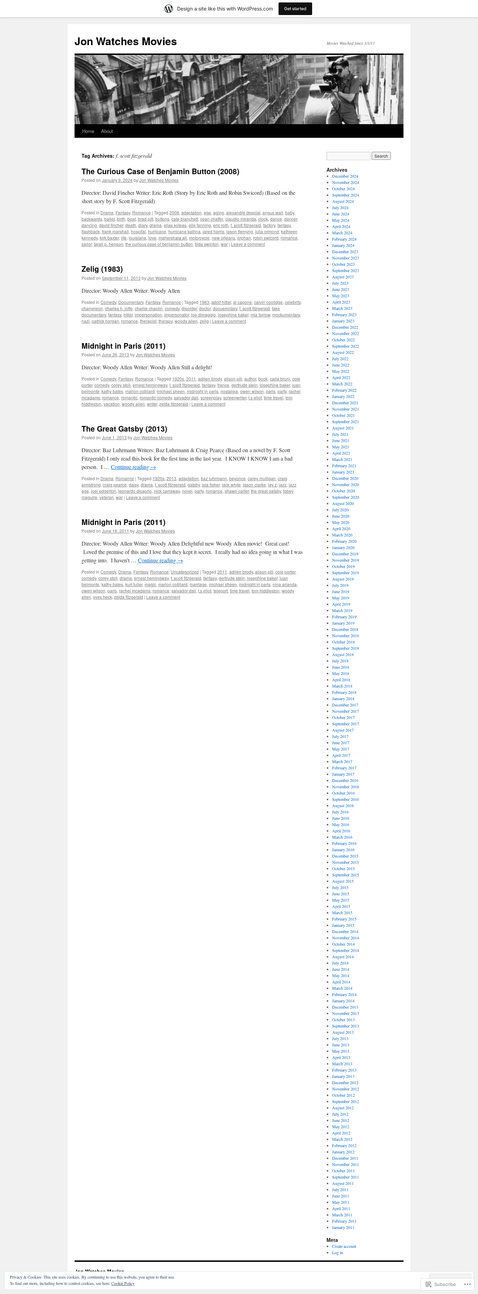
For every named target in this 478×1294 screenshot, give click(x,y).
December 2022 (345, 327)
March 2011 (342, 1214)
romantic (129, 397)
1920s (178, 379)
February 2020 (344, 541)
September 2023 (345, 270)
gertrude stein (244, 385)
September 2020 (345, 497)
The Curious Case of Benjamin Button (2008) (160, 171)
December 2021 (345, 402)
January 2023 (343, 321)
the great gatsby (266, 491)
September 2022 (345, 346)
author (250, 379)
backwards (92, 219)
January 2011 (343, 1227)
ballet (109, 219)
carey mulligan (262, 478)
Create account (344, 1246)
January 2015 (343, 925)
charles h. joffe (119, 308)
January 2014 (343, 1000)
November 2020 (345, 484)
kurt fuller (133, 584)
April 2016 (341, 830)
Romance (141, 212)
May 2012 (340, 1126)
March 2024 (342, 232)
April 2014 (341, 981)
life (124, 238)
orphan (244, 238)
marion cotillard (140, 391)
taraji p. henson (108, 244)
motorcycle (199, 238)
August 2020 (343, 503)
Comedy (108, 302)
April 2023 (341, 302)
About (107, 131)
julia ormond (267, 231)
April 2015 (341, 906)
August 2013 (343, 1032)
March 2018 (342, 686)
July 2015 (340, 887)
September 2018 (345, 648)
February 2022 (344, 390)
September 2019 (345, 572)
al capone (242, 302)
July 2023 (340, 283)
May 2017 (340, 749)
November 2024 (345, 182)
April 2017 (341, 755)
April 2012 (341, 1133)
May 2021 (340, 446)
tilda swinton (207, 244)
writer (152, 404)
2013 (171, 478)
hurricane (157, 231)
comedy (172, 308)
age (207, 212)
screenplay (211, 397)
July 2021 (340, 434)
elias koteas (175, 225)
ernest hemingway (150, 385)
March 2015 (342, 912)
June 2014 (340, 969)
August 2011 (343, 1183)
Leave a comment (248, 244)
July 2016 (340, 812)
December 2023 (345, 251)
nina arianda (285, 584)
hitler (128, 315)
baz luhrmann (214, 478)
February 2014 (344, 994)
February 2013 (344, 1070)
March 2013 (342, 1063)
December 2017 (345, 705)
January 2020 (343, 547)
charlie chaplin (149, 308)
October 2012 (343, 1095)
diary (142, 225)
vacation (112, 404)
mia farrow (260, 315)
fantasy (284, 225)
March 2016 (342, 837)
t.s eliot (255, 397)
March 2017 (342, 761)
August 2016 (343, 805)
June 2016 (340, 818)
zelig (204, 321)
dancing (89, 225)
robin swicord (266, 238)
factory (269, 225)
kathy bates (112, 391)
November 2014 (345, 937)
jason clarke (254, 485)
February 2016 (344, 843)
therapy (166, 321)
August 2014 (343, 956)
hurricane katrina (184, 231)
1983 (204, 302)
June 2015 (340, 893)
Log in (337, 1252)
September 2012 (345, 1101)
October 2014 (343, 944)
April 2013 (341, 1057)
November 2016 (345, 786)
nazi (86, 321)
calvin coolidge (268, 302)
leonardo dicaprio (135, 491)
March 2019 (342, 610)
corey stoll (121, 385)
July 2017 (340, 736)
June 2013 (340, 1044)
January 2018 (343, 698)
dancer (290, 219)
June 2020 (340, 516)
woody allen (186, 321)
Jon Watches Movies (126, 40)
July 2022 (340, 358)
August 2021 (343, 428)
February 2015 (344, 919)
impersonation (148, 315)
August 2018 (343, 654)
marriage (198, 584)
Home (88, 131)
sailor (87, 244)
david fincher (111, 225)
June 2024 (340, 213)
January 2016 (343, 849)
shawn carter (237, 491)
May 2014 (340, 975)
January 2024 (343, 245)
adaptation (191, 212)
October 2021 (343, 415)
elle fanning (200, 225)
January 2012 (343, 1151)
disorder (189, 308)
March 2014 (342, 988)
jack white (231, 485)
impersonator (176, 315)
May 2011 (340, 1202)
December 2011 (345, 1158)
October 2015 (343, 868)
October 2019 (343, 566)
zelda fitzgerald (173, 404)
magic (150, 584)
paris (270, 391)
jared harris (213, 231)
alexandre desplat (243, 212)
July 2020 (340, 509)
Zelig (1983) (102, 268)
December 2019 (345, 553)
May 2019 (340, 597)
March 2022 (342, 383)
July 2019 (340, 585)
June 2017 (340, 742)
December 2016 (345, 780)
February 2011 (344, 1221)
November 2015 (345, 862)
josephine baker (233, 315)
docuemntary (225, 308)
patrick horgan (105, 321)
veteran (106, 497)
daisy (134, 485)
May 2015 (340, 900)
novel (187, 491)
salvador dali (186, 397)
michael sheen (171, 391)
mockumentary (286, 315)
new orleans (223, 238)
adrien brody (210, 379)
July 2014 (340, 963)
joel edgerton (103, 491)
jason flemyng (239, 231)
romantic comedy (156, 397)
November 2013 (345, 1013)
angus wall (272, 212)
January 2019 (343, 623)
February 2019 (344, 616)
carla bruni (280, 379)
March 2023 (342, 308)
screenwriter (234, 397)
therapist (148, 321)
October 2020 (343, 490)
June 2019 (340, 591)
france (223, 385)
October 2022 (343, 339)
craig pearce (115, 485)
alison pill (233, 379)
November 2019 (345, 560)
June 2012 (340, 1120)
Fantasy (122, 212)
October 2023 (343, 264)
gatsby (194, 485)
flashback (91, 231)
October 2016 (343, 793)
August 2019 (343, 579)
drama (155, 225)
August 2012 (343, 1107)
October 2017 (343, 717)
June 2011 (340, 1196)
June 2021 (340, 440)
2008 (174, 212)
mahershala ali (173, 238)
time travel (273, 397)
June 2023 (340, 289)
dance (276, 219)
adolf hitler (221, 302)
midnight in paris (202, 391)
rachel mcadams (134, 590)
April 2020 (341, 528)
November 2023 (345, 258)
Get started (295, 8)
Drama (106, 212)
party (282, 391)
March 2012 (342, 1139)
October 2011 (343, 1170)
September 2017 (345, 723)
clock (263, 219)
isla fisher (211, 485)
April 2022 (341, 377)
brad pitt (145, 219)
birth (121, 219)
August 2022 (343, 352)
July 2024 (340, 207)
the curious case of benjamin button (159, 244)
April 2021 (341, 453)
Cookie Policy (123, 1283)
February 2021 (344, 465)
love (152, 238)
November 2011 (345, 1164)
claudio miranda (240, 219)
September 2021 (345, 421)
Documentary (130, 302)
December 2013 (345, 1007)
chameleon (92, 308)
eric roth (221, 225)
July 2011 (340, 1189)
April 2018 (341, 679)
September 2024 (345, 195)
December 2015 (345, 856)
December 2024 (345, 176)
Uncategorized (185, 572)
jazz (283, 485)
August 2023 (343, 276)
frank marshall (115, 231)
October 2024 (343, 188)
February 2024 (344, 239)
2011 (191, 379)
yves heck (102, 597)
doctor (205, 308)
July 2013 (340, 1038)
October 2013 (343, 1019)
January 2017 (343, 774)
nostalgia (229, 391)
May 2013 (340, 1051)
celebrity (293, 302)
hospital (138, 231)
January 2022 (343, 396)
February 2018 (344, 692)
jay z (272, 485)
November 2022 (345, 333)
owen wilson (252, 391)
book (263, 379)
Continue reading (133, 466)
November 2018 (345, 635)
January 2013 (343, 1076)
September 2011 (345, 1177)
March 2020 (342, 535)
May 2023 (340, 295)
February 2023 (344, 314)
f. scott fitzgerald (246, 225)
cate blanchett (184, 219)
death (130, 225)
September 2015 (345, 874)
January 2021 (343, 472)
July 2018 (340, 660)
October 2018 (343, 642)
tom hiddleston (266, 590)
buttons (162, 219)
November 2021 (345, 409)
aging (218, 212)
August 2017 (343, 730)
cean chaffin (211, 219)
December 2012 (345, 1082)
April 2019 (341, 604)
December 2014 (345, 931)
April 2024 (341, 226)
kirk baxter (109, 238)
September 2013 (345, 1026)
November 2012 (345, 1089)
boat (131, 219)
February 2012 (344, 1145)
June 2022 (340, 365)
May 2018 (340, 673)
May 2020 (340, 522)
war (224, 244)
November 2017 (345, 711)
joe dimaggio (203, 315)
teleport (220, 590)
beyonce (237, 478)
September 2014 (345, 950)
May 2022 (340, 371)
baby (289, 212)
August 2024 (343, 201)
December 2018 (345, 629)
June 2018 (340, 667)
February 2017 (344, 767)
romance (289, 238)
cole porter (285, 572)
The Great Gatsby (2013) (124, 428)
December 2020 (345, 478)
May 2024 (340, 220)
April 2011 (341, 1208)
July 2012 (340, 1114)
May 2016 (340, 824)
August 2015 (343, 881)
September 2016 (345, 799)
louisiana (137, 238)
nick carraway (167, 491)
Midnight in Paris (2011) (124, 345)
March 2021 (342, 459)
